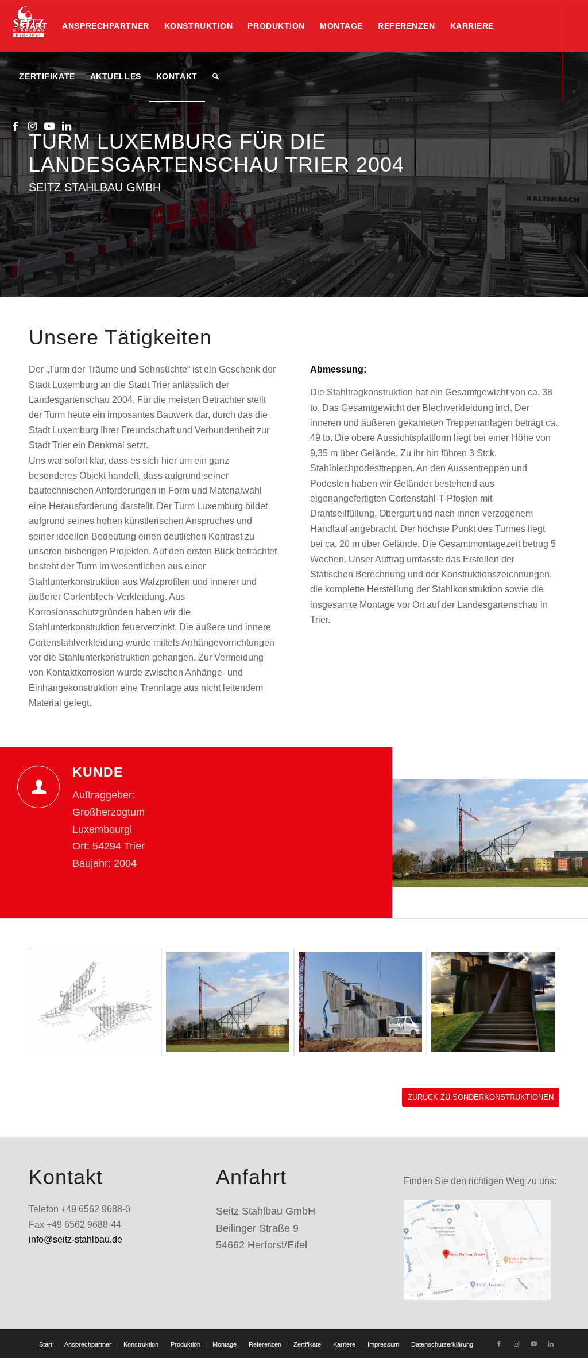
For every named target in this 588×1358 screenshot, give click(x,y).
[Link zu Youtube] (49, 126)
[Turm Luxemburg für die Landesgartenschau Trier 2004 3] (95, 1002)
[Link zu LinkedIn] (66, 126)
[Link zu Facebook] (15, 126)
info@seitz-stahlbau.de (75, 1239)
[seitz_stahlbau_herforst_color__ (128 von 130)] (493, 1002)
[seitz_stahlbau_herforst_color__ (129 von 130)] (360, 1002)
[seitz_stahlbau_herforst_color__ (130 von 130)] (227, 1002)
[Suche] (215, 76)
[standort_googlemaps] (477, 1250)
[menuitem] (33, 26)
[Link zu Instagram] (32, 126)
